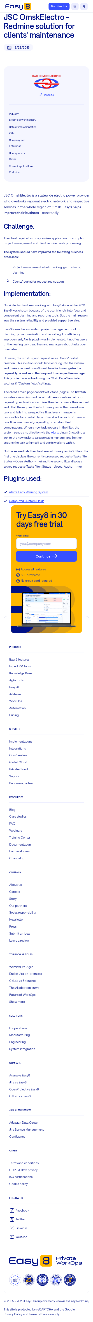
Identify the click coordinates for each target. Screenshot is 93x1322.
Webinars (15, 830)
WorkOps (15, 701)
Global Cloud (18, 762)
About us (15, 884)
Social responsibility (22, 912)
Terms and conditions (24, 1163)
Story (13, 898)
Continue (43, 556)
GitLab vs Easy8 (20, 1096)
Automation (17, 708)
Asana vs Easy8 (19, 1075)
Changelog (16, 858)
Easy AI (14, 687)
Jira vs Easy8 (18, 1082)
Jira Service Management (26, 1129)
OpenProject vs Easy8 (24, 1089)
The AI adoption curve (24, 987)
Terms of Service (40, 1314)
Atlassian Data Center (24, 1122)
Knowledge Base (20, 673)
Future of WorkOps (22, 994)
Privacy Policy (13, 1314)
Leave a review (19, 940)
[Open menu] (84, 6)
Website (49, 94)
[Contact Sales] (75, 6)
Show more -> (18, 1001)
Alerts (55, 432)
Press (12, 926)
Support (15, 776)
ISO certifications (21, 1177)
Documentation (20, 844)
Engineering (17, 1042)
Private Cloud (18, 769)
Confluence (17, 1136)
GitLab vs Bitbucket (22, 980)
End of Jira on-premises (25, 973)
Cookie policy (18, 1184)
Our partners (18, 905)
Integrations (17, 748)
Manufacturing (19, 1035)
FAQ (12, 823)
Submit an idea (19, 933)
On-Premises (18, 755)
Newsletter (16, 919)
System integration (22, 1049)
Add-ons (15, 694)
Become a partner (21, 783)
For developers (19, 851)
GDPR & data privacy (23, 1170)
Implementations (20, 741)
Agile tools (16, 680)
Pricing (14, 715)
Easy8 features (19, 659)
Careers (14, 891)
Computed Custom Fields (26, 501)
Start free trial (59, 6)
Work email (22, 535)
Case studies (17, 816)
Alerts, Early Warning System (28, 492)
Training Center (19, 837)
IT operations (18, 1028)
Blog (12, 809)
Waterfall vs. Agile (21, 967)
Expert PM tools (20, 666)
